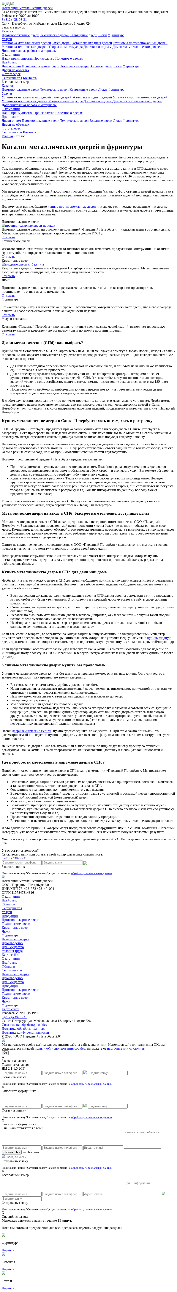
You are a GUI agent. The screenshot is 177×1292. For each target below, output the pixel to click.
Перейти (8, 1250)
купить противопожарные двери (72, 206)
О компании (11, 54)
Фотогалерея (11, 74)
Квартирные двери (83, 35)
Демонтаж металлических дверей (137, 47)
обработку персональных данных (91, 873)
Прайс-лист (10, 62)
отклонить (137, 1048)
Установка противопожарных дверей (140, 43)
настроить (114, 1048)
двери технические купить (31, 731)
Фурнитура (116, 35)
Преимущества (13, 947)
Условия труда (12, 951)
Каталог (8, 31)
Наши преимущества (17, 58)
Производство (43, 58)
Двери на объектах (15, 70)
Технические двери (54, 35)
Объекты (8, 904)
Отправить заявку (15, 1161)
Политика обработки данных (23, 1028)
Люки (102, 35)
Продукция (10, 916)
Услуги (7, 39)
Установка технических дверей (24, 47)
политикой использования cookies (60, 1048)
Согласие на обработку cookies (24, 1024)
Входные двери (101, 66)
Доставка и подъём (98, 47)
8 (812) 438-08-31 (14, 19)
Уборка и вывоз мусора (65, 47)
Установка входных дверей (92, 43)
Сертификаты (12, 78)
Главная (7, 136)
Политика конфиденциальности (25, 1032)
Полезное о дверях (69, 58)
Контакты (30, 78)
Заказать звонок (13, 27)
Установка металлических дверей (26, 43)
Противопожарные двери (20, 35)
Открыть (8, 237)
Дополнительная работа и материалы (29, 50)
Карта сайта (10, 955)
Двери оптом (11, 66)
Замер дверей (61, 43)
